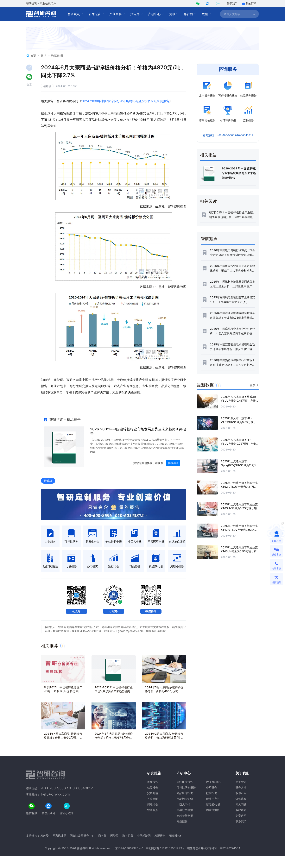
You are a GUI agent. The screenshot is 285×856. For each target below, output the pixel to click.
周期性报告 (213, 810)
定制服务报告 (185, 782)
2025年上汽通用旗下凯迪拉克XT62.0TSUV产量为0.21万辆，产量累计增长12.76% (239, 486)
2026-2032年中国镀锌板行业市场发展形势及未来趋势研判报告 (114, 691)
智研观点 (73, 14)
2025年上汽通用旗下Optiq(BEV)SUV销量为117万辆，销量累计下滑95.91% (238, 465)
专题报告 (182, 821)
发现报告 (160, 835)
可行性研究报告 (186, 787)
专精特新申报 (185, 815)
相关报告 (208, 154)
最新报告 (152, 782)
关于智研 (241, 782)
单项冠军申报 (185, 810)
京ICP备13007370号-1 (129, 848)
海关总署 (127, 835)
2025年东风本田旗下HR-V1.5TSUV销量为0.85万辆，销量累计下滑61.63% (240, 422)
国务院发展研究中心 (82, 835)
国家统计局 (59, 835)
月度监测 (152, 798)
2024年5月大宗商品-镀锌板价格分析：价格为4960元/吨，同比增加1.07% (164, 691)
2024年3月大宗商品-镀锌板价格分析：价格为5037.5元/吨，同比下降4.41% (114, 737)
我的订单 (251, 3)
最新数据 (205, 384)
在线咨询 (173, 463)
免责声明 (241, 815)
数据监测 (57, 56)
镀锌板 (47, 86)
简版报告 (152, 804)
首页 (33, 56)
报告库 (135, 14)
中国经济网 (144, 835)
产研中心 (154, 14)
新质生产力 (213, 798)
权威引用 (241, 793)
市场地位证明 (185, 798)
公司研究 (211, 787)
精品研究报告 (185, 793)
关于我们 (232, 3)
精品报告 (152, 787)
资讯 (172, 14)
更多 (252, 385)
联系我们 (241, 821)
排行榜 (188, 14)
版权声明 (241, 810)
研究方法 (241, 787)
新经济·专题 (213, 804)
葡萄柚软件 (176, 835)
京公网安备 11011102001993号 (165, 848)
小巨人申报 (183, 804)
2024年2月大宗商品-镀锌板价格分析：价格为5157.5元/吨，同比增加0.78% (164, 737)
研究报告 (94, 14)
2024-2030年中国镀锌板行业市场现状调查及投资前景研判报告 (125, 101)
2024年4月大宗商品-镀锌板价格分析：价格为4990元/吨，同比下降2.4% (63, 737)
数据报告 (211, 793)
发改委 (45, 835)
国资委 (114, 835)
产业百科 (115, 14)
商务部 (102, 835)
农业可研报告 (214, 782)
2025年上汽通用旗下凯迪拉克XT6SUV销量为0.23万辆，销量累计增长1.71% (239, 508)
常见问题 (241, 804)
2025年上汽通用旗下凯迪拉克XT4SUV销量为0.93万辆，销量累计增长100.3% (239, 551)
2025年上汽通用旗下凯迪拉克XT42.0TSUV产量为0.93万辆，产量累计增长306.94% (239, 529)
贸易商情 (152, 793)
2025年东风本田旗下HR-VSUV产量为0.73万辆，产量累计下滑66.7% (240, 443)
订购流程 (241, 798)
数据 (205, 14)
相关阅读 (208, 201)
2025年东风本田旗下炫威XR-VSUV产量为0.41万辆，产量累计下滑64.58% (239, 400)
